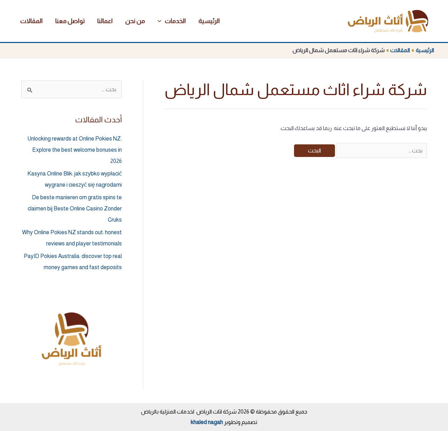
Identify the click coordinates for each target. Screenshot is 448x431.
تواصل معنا (70, 20)
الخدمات (175, 20)
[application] (161, 21)
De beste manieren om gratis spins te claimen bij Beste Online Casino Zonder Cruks (75, 208)
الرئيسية (209, 20)
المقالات (31, 20)
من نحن (135, 20)
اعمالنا (105, 20)
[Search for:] (381, 150)
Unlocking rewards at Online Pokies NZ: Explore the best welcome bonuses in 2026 (74, 150)
